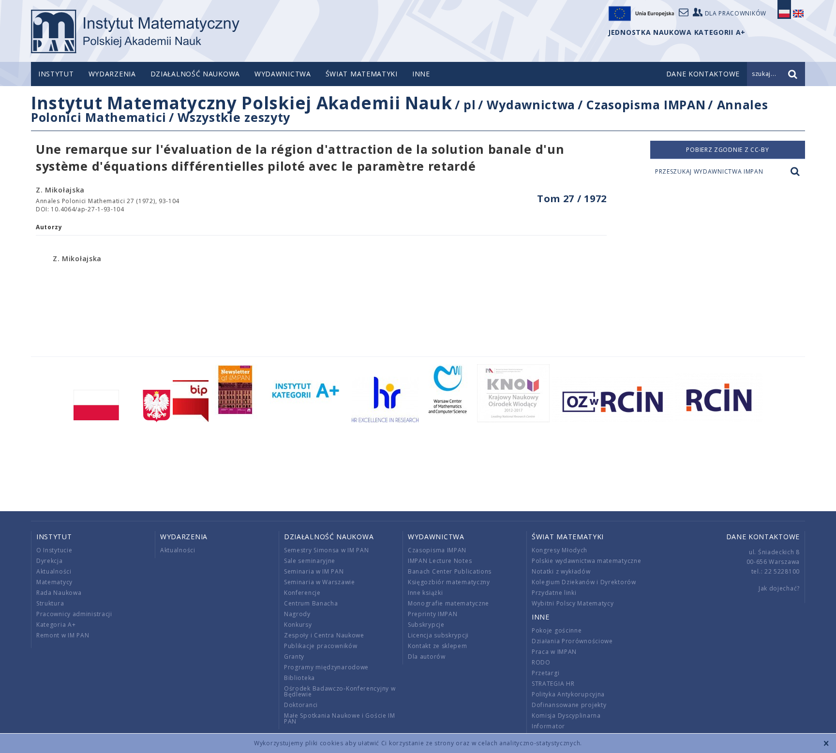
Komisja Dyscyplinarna (566, 715)
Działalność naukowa (195, 73)
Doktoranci (301, 705)
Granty (294, 656)
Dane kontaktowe (763, 536)
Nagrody (297, 614)
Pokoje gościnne (557, 630)
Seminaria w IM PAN (314, 571)
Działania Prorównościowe (572, 641)
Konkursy (298, 624)
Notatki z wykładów (561, 571)
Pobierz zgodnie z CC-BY (727, 150)
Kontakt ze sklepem (437, 646)
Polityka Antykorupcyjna (568, 694)
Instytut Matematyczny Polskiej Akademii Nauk (241, 102)
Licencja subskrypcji (438, 635)
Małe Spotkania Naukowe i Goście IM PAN (339, 718)
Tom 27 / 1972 (572, 198)
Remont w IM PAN (63, 635)
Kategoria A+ (55, 624)
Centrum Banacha (311, 603)
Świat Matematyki (362, 73)
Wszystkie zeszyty (234, 117)
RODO (541, 662)
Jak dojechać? (779, 588)
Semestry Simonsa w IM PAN (326, 550)
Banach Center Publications (450, 571)
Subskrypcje (426, 624)
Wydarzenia (112, 73)
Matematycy (54, 582)
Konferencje (302, 593)
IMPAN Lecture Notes (440, 561)
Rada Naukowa (58, 593)
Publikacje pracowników (320, 646)
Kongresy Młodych (559, 550)
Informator (548, 726)
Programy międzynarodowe (326, 667)
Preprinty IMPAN (433, 614)
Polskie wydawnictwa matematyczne (586, 561)
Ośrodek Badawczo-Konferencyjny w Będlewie (339, 691)
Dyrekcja (49, 561)
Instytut (56, 73)
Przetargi (545, 673)
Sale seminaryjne (309, 561)
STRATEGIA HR (553, 683)
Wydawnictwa (282, 73)
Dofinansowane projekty (569, 705)
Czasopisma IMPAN (645, 104)
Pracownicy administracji (74, 614)
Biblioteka (299, 678)
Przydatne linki (554, 593)
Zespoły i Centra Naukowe (324, 635)
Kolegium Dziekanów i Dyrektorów (584, 582)
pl (469, 104)
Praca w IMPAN (554, 652)
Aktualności (54, 571)
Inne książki (425, 593)
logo (135, 31)
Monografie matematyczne (448, 603)
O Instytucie (54, 550)
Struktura (50, 603)
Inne (421, 73)
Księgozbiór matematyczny (449, 582)
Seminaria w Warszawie (319, 582)
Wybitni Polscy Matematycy (573, 603)
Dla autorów (427, 656)
